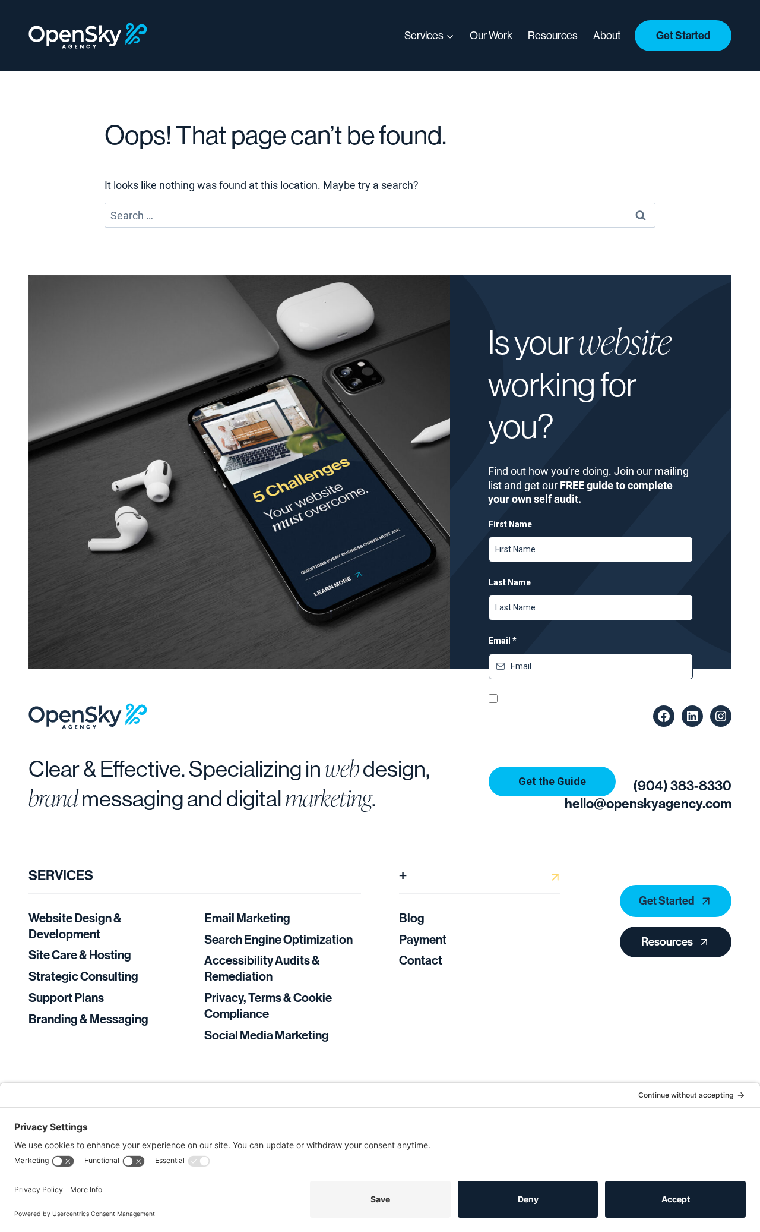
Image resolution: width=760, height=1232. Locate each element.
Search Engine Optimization (278, 939)
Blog (412, 917)
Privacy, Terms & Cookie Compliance (268, 1005)
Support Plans (66, 997)
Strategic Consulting (83, 976)
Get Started (683, 35)
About (607, 35)
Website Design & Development (75, 925)
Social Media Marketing (266, 1034)
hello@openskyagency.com (648, 803)
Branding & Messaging (88, 1018)
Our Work (491, 35)
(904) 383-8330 (682, 785)
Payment (422, 939)
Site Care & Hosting (79, 954)
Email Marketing (247, 917)
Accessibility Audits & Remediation (262, 968)
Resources (553, 35)
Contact (420, 960)
